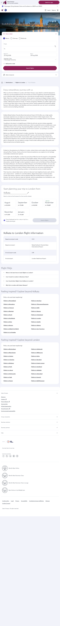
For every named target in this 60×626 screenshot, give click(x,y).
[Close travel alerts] (57, 6)
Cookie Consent (6, 503)
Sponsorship (4, 404)
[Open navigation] (57, 10)
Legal (12, 501)
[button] (31, 273)
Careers (3, 399)
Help (2, 433)
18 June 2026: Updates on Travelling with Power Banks (19, 6)
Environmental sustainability (8, 411)
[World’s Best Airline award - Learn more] (5, 468)
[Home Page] (2, 82)
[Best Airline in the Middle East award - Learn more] (5, 490)
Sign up (54, 10)
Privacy (17, 501)
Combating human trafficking (36, 501)
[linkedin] (10, 456)
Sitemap (48, 501)
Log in (48, 10)
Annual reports (5, 408)
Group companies (5, 416)
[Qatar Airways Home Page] (2, 10)
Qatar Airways (4, 393)
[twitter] (7, 456)
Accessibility (24, 501)
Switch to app (49, 2)
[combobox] (15, 192)
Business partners (5, 427)
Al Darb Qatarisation (6, 406)
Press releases (4, 401)
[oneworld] (5, 10)
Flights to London (20, 82)
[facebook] (3, 456)
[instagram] (17, 456)
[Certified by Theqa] (7, 442)
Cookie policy (5, 501)
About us (3, 397)
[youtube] (14, 456)
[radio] (10, 203)
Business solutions (5, 422)
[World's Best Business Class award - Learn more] (5, 475)
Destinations (9, 82)
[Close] (1, 2)
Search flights (44, 220)
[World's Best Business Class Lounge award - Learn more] (5, 483)
